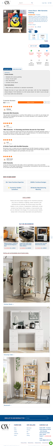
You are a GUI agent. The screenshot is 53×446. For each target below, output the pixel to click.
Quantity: (30, 29)
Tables (15, 431)
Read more (30, 22)
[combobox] (25, 2)
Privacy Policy (24, 442)
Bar (27, 431)
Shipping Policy (38, 442)
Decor (28, 433)
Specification (17, 69)
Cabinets (16, 433)
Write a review (30, 102)
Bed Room (29, 427)
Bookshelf (7, 405)
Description (7, 69)
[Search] (32, 2)
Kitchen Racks (8, 304)
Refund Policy (31, 442)
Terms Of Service (45, 442)
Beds (15, 427)
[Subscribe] (47, 418)
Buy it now (44, 45)
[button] (2, 2)
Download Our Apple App (46, 54)
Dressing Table (8, 354)
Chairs (15, 435)
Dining (28, 435)
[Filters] (45, 102)
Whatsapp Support (31, 53)
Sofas (15, 429)
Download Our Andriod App (39, 54)
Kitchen (28, 429)
